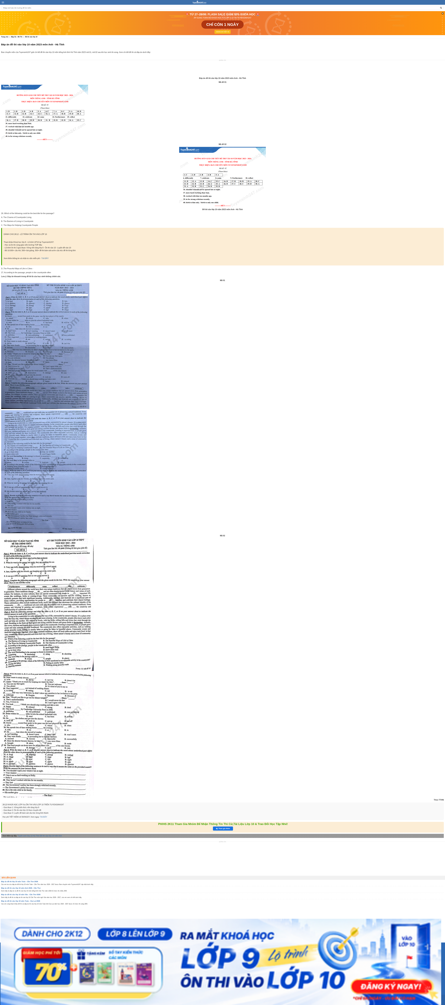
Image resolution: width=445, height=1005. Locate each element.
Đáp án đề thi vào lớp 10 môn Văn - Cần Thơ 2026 (20, 894)
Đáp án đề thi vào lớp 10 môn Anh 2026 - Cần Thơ (21, 888)
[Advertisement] (222, 69)
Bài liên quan (9, 878)
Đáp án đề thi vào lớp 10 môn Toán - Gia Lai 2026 (20, 901)
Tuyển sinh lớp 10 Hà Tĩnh (29, 836)
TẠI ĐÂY (45, 258)
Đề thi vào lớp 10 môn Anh (51, 836)
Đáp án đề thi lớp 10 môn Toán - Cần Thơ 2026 (19, 881)
